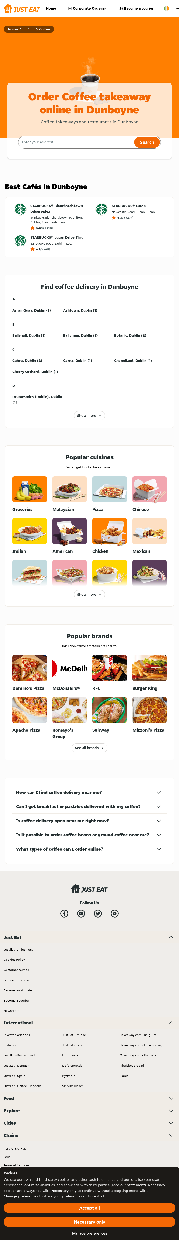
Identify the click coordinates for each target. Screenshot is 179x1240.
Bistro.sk (10, 1045)
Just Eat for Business (18, 949)
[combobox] (75, 142)
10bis (124, 1076)
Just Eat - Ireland (74, 1035)
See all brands (87, 747)
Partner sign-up (15, 1148)
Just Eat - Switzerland (19, 1055)
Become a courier (139, 8)
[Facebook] (64, 913)
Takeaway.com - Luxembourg (141, 1045)
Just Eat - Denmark (17, 1065)
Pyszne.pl (69, 1076)
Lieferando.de (72, 1065)
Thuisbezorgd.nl (132, 1065)
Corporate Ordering (90, 8)
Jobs (7, 1157)
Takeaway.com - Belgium (138, 1035)
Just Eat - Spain (14, 1076)
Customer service (16, 970)
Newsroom (11, 1011)
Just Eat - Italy (72, 1045)
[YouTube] (114, 913)
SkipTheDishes (72, 1086)
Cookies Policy (14, 959)
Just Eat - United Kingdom (22, 1086)
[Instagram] (81, 913)
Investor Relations (17, 1035)
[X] (98, 913)
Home (51, 8)
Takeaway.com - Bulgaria (138, 1055)
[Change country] (166, 8)
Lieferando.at (72, 1055)
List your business (16, 980)
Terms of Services (16, 1165)
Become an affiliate (18, 990)
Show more (86, 415)
